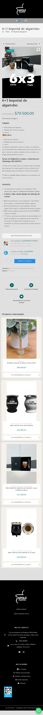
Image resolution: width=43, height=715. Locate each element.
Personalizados (29, 268)
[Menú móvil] (26, 20)
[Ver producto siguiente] (39, 43)
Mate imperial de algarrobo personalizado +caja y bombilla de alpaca (21, 489)
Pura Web (33, 708)
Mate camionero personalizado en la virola (21, 553)
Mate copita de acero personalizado (21, 425)
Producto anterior (10, 44)
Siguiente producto (32, 44)
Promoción (11, 271)
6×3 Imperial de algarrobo (19, 32)
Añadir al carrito (25, 261)
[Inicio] (3, 32)
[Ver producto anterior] (3, 43)
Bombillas (21, 361)
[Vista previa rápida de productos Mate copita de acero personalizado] (39, 385)
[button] (38, 49)
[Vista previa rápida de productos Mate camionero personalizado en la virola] (39, 512)
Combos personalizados (17, 268)
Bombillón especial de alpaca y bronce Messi (21, 363)
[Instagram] (23, 652)
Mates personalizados (17, 424)
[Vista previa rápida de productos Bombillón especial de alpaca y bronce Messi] (39, 322)
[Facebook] (19, 652)
